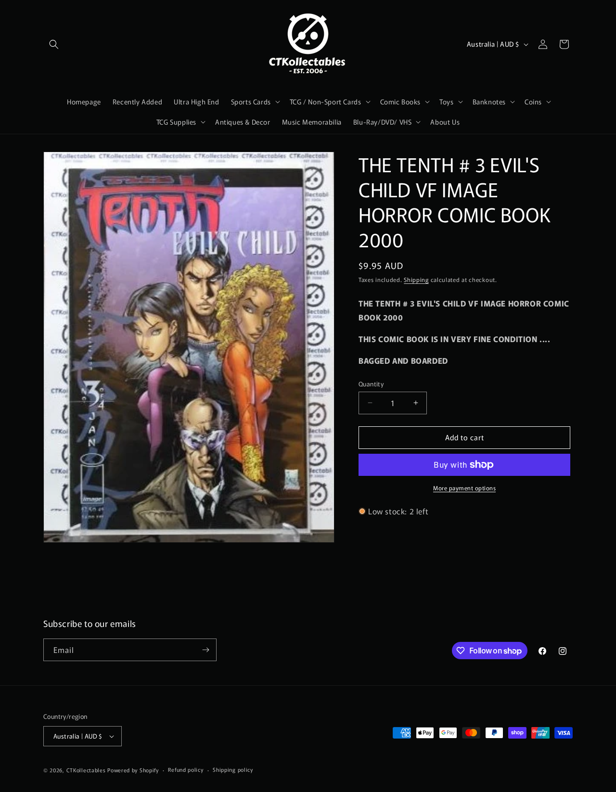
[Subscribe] (205, 650)
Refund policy (185, 770)
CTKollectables (86, 770)
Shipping (416, 279)
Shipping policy (233, 770)
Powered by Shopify (133, 770)
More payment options (464, 488)
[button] (53, 44)
